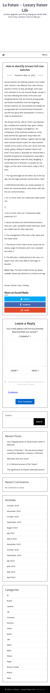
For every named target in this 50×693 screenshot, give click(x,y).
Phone (9, 656)
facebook (26, 305)
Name (14, 370)
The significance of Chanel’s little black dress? (26, 469)
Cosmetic (11, 617)
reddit (26, 310)
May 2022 (11, 572)
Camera (10, 606)
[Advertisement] (25, 36)
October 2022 (13, 549)
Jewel (9, 634)
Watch (9, 672)
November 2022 (14, 544)
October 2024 (13, 505)
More (9, 650)
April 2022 (11, 577)
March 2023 (12, 539)
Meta (9, 645)
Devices (10, 623)
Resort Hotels (13, 667)
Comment (25, 336)
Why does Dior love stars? (18, 458)
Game (9, 628)
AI (8, 595)
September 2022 (14, 555)
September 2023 (14, 522)
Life (8, 639)
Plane (9, 661)
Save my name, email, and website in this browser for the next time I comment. (26, 383)
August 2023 (12, 527)
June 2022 (11, 566)
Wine (9, 678)
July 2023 (11, 533)
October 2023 (13, 516)
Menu (44, 54)
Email (35, 370)
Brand (9, 601)
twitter (27, 299)
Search (8, 415)
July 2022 (11, 561)
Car (8, 612)
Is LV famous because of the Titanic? (22, 464)
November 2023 (14, 511)
